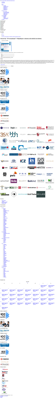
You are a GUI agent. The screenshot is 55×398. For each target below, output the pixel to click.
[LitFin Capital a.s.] (22, 170)
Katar (4, 254)
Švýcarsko (5, 230)
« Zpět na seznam (2, 64)
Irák (4, 249)
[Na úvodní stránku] (7, 0)
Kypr (4, 256)
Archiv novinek (6, 18)
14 (35, 294)
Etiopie (4, 269)
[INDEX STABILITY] (4, 74)
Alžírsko (5, 268)
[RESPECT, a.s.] (40, 177)
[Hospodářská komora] (5, 381)
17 (4, 298)
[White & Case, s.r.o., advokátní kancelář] (22, 197)
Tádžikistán (5, 262)
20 (27, 298)
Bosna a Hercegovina (6, 210)
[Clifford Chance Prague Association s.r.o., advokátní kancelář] (13, 144)
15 (43, 294)
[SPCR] (3, 384)
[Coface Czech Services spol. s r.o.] (22, 144)
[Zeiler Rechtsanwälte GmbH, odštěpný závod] (40, 197)
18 (12, 298)
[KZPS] (4, 386)
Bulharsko (5, 211)
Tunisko (5, 275)
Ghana (4, 270)
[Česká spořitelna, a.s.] (4, 150)
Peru (4, 242)
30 (50, 303)
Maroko (5, 273)
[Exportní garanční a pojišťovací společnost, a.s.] (4, 157)
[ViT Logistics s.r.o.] (4, 197)
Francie (4, 215)
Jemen (4, 252)
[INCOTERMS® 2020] (4, 88)
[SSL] (4, 390)
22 (43, 298)
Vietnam (5, 265)
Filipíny (5, 246)
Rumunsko (5, 224)
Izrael (4, 250)
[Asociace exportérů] (5, 370)
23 (50, 298)
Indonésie (5, 248)
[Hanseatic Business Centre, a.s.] (31, 157)
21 (35, 298)
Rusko (4, 225)
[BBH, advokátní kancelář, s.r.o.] (13, 137)
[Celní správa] (3, 376)
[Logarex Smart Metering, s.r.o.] (31, 170)
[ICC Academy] (4, 111)
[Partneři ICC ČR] (4, 360)
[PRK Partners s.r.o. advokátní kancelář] (22, 177)
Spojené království (6, 227)
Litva (4, 218)
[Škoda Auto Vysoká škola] (4, 393)
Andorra (5, 208)
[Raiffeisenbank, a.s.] (31, 177)
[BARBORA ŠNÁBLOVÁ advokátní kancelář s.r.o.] (4, 137)
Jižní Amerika (3, 238)
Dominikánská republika (7, 233)
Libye (4, 272)
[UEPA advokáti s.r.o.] (22, 190)
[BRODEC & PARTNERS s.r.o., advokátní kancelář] (22, 137)
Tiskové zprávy (5, 14)
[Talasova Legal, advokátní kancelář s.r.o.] (4, 190)
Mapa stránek (2, 395)
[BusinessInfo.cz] (5, 373)
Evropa (3, 207)
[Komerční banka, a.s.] (4, 170)
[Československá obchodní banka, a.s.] (13, 150)
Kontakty (3, 19)
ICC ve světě (5, 11)
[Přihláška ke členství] (4, 340)
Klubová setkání (6, 7)
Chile (4, 241)
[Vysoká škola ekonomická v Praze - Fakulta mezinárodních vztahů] (13, 197)
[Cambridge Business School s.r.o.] (40, 137)
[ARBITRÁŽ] (4, 83)
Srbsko (4, 228)
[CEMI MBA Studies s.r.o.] (4, 144)
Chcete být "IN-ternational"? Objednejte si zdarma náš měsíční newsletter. (11, 36)
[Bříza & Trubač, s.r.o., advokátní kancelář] (31, 137)
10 (4, 294)
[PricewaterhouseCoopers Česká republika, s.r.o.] (13, 177)
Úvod (2, 33)
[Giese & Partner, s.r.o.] (13, 157)
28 (35, 303)
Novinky (3, 35)
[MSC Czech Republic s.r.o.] (4, 177)
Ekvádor (5, 240)
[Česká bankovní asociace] (40, 144)
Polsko (4, 222)
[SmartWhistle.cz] (5, 387)
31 (4, 307)
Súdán (4, 274)
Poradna (5, 17)
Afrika (3, 267)
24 (4, 303)
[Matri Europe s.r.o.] (40, 170)
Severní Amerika (4, 231)
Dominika (5, 232)
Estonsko (5, 214)
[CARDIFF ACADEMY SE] (49, 137)
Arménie (5, 244)
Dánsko (5, 213)
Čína (4, 245)
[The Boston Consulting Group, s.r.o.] (13, 190)
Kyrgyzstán (5, 257)
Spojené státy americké (6, 237)
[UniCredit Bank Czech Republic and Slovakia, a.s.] (31, 190)
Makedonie (5, 219)
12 (19, 294)
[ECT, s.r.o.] (40, 150)
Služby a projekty (4, 15)
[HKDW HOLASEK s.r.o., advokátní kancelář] (49, 157)
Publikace (5, 16)
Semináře (5, 5)
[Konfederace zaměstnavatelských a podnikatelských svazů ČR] (13, 170)
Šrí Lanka (5, 261)
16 (50, 294)
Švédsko (5, 229)
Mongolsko (5, 258)
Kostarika (5, 235)
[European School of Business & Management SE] (49, 150)
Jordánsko (5, 253)
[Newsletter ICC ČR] (4, 346)
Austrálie (5, 266)
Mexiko (5, 236)
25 (12, 303)
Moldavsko (5, 220)
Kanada (5, 234)
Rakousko (5, 223)
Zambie (4, 276)
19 (19, 298)
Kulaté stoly (5, 8)
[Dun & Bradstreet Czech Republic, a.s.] (31, 150)
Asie (2, 243)
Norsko (4, 221)
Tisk (4, 395)
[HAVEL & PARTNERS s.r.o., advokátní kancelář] (40, 157)
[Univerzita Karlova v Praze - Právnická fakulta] (40, 190)
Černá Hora (5, 212)
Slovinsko (5, 226)
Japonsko (5, 251)
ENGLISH (3, 2)
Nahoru (1, 397)
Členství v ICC (5, 13)
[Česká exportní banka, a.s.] (49, 144)
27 (27, 303)
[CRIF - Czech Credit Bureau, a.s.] (31, 144)
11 (12, 294)
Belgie (4, 209)
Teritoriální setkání (6, 6)
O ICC (3, 10)
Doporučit (6, 395)
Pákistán (5, 259)
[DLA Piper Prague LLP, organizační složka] (22, 150)
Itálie (4, 217)
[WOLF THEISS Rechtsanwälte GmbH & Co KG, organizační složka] (31, 197)
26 (19, 303)
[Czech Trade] (3, 379)
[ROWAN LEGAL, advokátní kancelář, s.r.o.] (49, 177)
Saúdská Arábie (6, 260)
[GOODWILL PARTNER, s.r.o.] (22, 157)
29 (43, 303)
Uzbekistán (5, 264)
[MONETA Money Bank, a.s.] (49, 170)
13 (27, 294)
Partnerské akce (6, 9)
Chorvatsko (5, 216)
